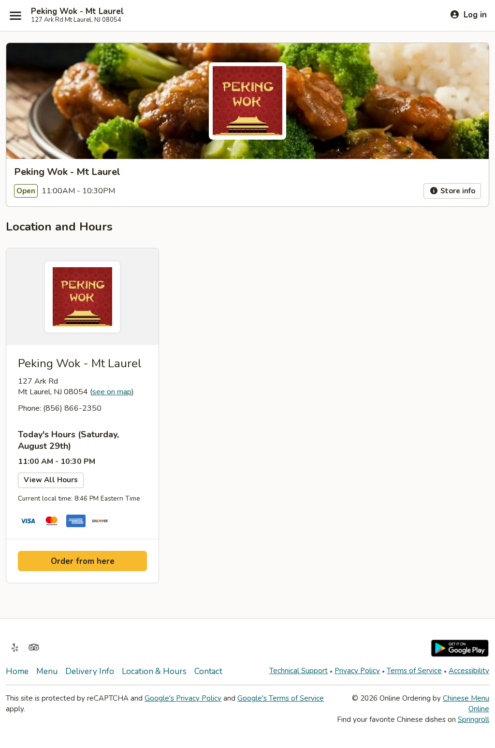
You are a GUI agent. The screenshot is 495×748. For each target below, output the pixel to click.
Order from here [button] (83, 561)
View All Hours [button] (51, 480)
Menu (47, 671)
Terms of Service (414, 671)
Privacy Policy (357, 671)
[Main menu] (15, 15)
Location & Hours (154, 671)
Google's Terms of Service (280, 698)
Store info (456, 191)
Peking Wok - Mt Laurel (77, 11)
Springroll (473, 719)
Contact (208, 671)
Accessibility (469, 671)
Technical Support (298, 671)
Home (17, 671)
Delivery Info (89, 671)
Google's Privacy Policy (183, 698)
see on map (111, 392)
